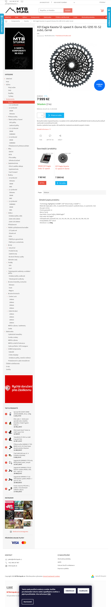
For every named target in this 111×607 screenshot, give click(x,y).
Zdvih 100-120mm (14, 219)
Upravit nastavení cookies (51, 576)
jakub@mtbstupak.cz (15, 559)
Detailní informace (43, 129)
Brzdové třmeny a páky (16, 257)
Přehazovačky (12, 117)
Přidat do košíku (56, 115)
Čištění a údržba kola (13, 364)
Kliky (9, 149)
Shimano (12, 114)
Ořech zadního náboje (16, 166)
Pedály (10, 262)
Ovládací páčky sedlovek (17, 276)
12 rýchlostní (13, 108)
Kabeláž (11, 352)
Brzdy (10, 245)
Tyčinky (10, 96)
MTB (10, 155)
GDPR (59, 562)
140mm (11, 299)
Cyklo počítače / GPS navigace (18, 346)
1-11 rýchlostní (13, 105)
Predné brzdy (13, 251)
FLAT (10, 268)
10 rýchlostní (13, 178)
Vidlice (10, 213)
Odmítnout (70, 591)
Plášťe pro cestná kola (16, 242)
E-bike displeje (13, 355)
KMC (10, 187)
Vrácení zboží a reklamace (66, 565)
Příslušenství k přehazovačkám (19, 146)
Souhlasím (83, 591)
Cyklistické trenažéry (15, 334)
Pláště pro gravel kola (16, 239)
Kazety (10, 102)
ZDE (49, 594)
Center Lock (13, 296)
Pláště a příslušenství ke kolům (18, 228)
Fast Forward (13, 172)
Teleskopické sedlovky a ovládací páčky (19, 272)
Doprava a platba (63, 569)
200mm (11, 308)
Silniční (11, 152)
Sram (10, 288)
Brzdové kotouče (14, 294)
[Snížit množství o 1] (45, 116)
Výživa (8, 85)
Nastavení (28, 602)
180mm (11, 305)
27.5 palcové (13, 230)
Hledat (68, 10)
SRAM (11, 111)
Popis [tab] (40, 192)
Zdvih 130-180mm (14, 222)
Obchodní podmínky (60, 2)
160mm (11, 302)
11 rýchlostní (13, 190)
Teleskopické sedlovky (16, 279)
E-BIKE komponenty (14, 349)
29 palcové (12, 233)
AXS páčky (12, 122)
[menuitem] (8, 17)
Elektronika (9, 332)
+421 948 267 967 (13, 563)
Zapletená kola (13, 163)
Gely (9, 90)
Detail (42, 183)
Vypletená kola (13, 169)
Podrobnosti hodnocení (63, 36)
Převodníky (12, 157)
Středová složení (14, 160)
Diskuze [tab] (46, 192)
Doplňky (10, 93)
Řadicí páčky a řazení (15, 119)
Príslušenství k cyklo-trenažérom (19, 361)
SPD (10, 265)
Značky (8, 369)
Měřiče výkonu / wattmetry (17, 326)
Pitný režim (12, 87)
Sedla (10, 329)
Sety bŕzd (12, 248)
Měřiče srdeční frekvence (16, 343)
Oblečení (9, 79)
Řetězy (10, 175)
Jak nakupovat (44, 2)
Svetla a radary (13, 337)
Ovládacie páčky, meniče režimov (20, 358)
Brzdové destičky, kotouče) (17, 282)
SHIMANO (12, 134)
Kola (7, 82)
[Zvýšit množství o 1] (45, 114)
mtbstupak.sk (12, 566)
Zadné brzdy (13, 254)
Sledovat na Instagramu (20, 532)
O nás (8, 366)
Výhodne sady (12, 260)
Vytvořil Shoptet (100, 576)
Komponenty (10, 99)
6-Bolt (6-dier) (13, 311)
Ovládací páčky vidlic (15, 216)
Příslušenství (12, 225)
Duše (10, 236)
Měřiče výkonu (13, 340)
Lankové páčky (14, 125)
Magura (11, 291)
